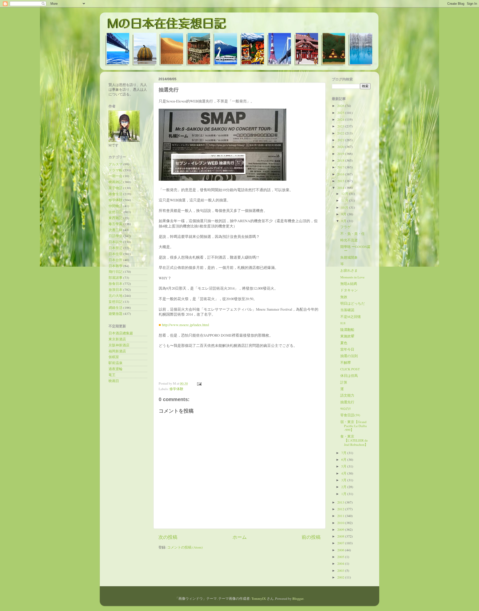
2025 (341, 112)
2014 (341, 187)
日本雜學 (115, 266)
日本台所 (115, 260)
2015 (341, 181)
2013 (341, 502)
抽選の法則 (349, 356)
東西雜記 (115, 218)
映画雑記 (115, 182)
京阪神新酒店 (119, 345)
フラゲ (345, 227)
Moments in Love (352, 277)
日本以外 (115, 242)
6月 (344, 459)
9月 (344, 214)
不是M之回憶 (350, 316)
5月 (344, 466)
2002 (341, 577)
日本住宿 (115, 254)
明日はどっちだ (352, 303)
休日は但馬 (349, 375)
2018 (341, 160)
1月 (344, 494)
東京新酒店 (117, 339)
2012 (341, 509)
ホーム (240, 537)
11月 (345, 200)
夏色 (343, 343)
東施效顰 (347, 336)
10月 (345, 207)
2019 (341, 153)
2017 (341, 167)
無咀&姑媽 (348, 283)
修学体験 (176, 389)
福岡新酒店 (117, 351)
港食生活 (115, 194)
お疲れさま (349, 270)
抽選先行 (347, 402)
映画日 (114, 381)
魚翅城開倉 (349, 257)
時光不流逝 (349, 240)
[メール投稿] (198, 383)
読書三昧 (115, 230)
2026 (341, 105)
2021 (341, 140)
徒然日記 (115, 212)
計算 (343, 382)
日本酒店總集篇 (121, 333)
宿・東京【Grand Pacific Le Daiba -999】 (353, 426)
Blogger (297, 598)
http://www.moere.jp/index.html (185, 324)
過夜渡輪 (115, 369)
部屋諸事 (115, 277)
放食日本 (115, 283)
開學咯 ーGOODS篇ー (355, 248)
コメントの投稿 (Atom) (185, 547)
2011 (341, 516)
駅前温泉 (115, 363)
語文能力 (347, 395)
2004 (341, 563)
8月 (344, 221)
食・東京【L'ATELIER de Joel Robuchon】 (354, 440)
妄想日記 (115, 301)
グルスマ (115, 164)
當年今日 (347, 349)
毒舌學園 (115, 224)
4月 (344, 473)
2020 (341, 146)
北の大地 (115, 295)
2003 (341, 570)
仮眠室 (114, 357)
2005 (341, 557)
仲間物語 (115, 206)
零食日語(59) (350, 415)
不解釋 (345, 362)
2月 (344, 487)
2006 (341, 550)
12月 (345, 193)
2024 (341, 119)
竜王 (112, 375)
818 (343, 323)
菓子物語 (115, 188)
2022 (341, 133)
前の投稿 (311, 537)
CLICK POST (350, 369)
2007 (341, 543)
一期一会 (115, 176)
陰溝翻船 (347, 329)
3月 (344, 480)
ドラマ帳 (115, 170)
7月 (344, 453)
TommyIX (258, 598)
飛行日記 (115, 271)
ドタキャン (349, 290)
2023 (341, 126)
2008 (341, 536)
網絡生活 (115, 307)
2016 (341, 174)
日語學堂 (115, 236)
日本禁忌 (115, 248)
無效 (343, 297)
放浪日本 (115, 289)
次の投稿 (167, 537)
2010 (341, 523)
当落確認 (347, 310)
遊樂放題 (115, 313)
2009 (341, 529)
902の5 (345, 408)
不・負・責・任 (352, 233)
